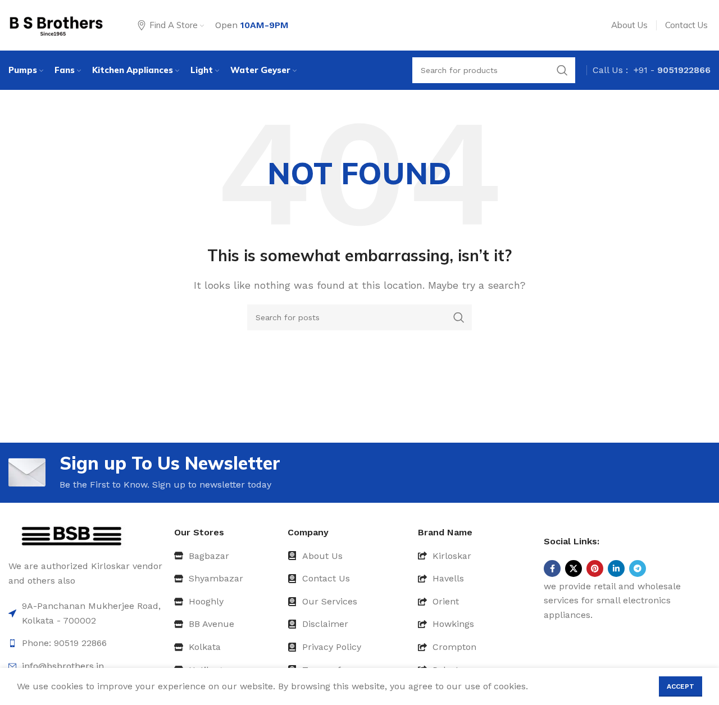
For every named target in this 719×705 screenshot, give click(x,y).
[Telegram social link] (637, 568)
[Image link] (71, 535)
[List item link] (226, 556)
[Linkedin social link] (616, 568)
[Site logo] (56, 24)
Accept (680, 686)
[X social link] (573, 568)
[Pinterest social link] (594, 568)
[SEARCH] (459, 317)
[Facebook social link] (552, 568)
